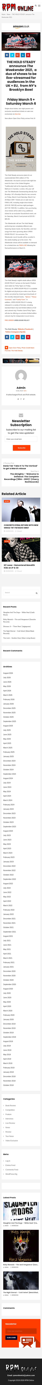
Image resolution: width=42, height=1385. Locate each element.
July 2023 (7, 835)
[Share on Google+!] (17, 55)
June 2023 (7, 840)
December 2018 (9, 1076)
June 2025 (7, 734)
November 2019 (9, 1028)
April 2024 (7, 796)
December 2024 (9, 761)
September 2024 (9, 774)
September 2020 (9, 984)
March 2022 (7, 905)
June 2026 (7, 682)
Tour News (9, 1136)
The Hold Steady (17, 350)
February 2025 (8, 752)
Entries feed (10, 1165)
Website (21, 329)
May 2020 (7, 1002)
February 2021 (8, 962)
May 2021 (7, 949)
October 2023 (8, 822)
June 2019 (7, 1050)
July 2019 (7, 1046)
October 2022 (8, 875)
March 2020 (7, 1011)
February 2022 (8, 910)
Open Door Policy (15, 348)
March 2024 (7, 800)
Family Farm (20, 299)
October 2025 (8, 717)
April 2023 (7, 848)
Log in (7, 1161)
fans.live (18, 114)
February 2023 (8, 857)
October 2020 (8, 980)
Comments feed (11, 1170)
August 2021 (8, 936)
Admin (21, 388)
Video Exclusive (11, 1141)
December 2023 (9, 813)
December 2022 (9, 866)
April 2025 (7, 743)
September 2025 (9, 721)
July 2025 (7, 730)
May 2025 (7, 739)
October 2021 (8, 927)
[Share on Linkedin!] (23, 55)
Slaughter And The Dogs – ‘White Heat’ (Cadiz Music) (19, 614)
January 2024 (8, 809)
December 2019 (9, 1024)
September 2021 (9, 932)
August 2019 (8, 1041)
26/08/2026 (9, 531)
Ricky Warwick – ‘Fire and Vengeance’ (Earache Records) (19, 621)
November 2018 (9, 1081)
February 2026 (8, 699)
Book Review (10, 1106)
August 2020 (8, 989)
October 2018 (8, 1085)
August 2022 (8, 884)
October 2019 (8, 1033)
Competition (10, 1110)
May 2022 (7, 897)
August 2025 (8, 726)
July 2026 (7, 677)
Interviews (9, 1119)
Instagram (15, 332)
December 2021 (9, 919)
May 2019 (7, 1054)
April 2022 (7, 901)
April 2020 (7, 1006)
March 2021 (7, 958)
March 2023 (7, 853)
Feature (8, 1114)
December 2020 (9, 971)
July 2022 (7, 888)
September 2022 (9, 879)
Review (8, 1132)
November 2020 (9, 976)
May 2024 (7, 791)
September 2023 (9, 827)
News (8, 14)
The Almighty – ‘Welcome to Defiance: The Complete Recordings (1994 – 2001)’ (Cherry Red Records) (21, 478)
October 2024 (8, 770)
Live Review (10, 1123)
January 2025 (8, 756)
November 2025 (9, 713)
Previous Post (9, 463)
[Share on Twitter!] (12, 55)
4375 (25, 390)
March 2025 (7, 748)
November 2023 (9, 818)
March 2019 (7, 1063)
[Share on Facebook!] (7, 55)
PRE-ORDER (9, 320)
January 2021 (8, 967)
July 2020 (7, 993)
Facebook (29, 329)
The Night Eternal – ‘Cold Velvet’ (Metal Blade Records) (18, 632)
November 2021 (9, 923)
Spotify (22, 332)
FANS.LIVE (22, 245)
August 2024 (8, 778)
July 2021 (7, 940)
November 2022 (9, 870)
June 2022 (7, 892)
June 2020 (7, 997)
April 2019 (7, 1059)
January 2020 (8, 1019)
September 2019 (9, 1037)
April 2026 (7, 691)
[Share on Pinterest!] (28, 55)
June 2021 (7, 945)
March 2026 (7, 695)
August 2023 (8, 831)
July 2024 (7, 783)
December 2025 (9, 708)
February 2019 (8, 1068)
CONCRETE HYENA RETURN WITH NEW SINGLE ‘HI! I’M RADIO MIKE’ (21, 526)
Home (3, 14)
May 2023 (7, 844)
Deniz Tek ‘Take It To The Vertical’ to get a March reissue (20, 467)
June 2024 (7, 787)
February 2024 (8, 805)
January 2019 (8, 1072)
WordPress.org (11, 1174)
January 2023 (8, 862)
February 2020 (8, 1015)
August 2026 (8, 673)
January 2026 (8, 704)
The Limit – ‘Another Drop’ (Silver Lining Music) (19, 638)
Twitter (7, 332)
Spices (28, 297)
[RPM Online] (18, 7)
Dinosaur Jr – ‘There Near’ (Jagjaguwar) (17, 626)
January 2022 (8, 914)
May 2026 (7, 686)
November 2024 (9, 765)
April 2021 (7, 954)
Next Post (34, 471)
